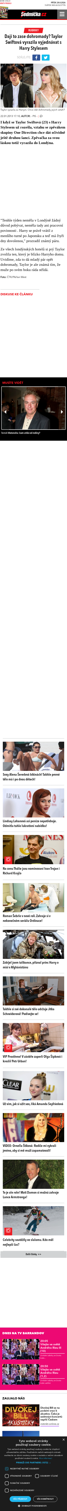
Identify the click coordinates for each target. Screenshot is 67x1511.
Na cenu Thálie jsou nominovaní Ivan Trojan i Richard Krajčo (31, 871)
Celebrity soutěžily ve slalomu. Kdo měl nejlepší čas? (28, 1242)
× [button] (63, 1440)
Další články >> (33, 1254)
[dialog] (33, 1473)
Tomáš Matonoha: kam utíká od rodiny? (20, 433)
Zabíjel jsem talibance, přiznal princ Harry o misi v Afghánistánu (31, 965)
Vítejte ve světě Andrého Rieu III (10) (50, 1346)
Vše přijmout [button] (20, 1499)
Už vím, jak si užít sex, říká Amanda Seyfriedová (33, 1104)
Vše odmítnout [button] (45, 1499)
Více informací (45, 1458)
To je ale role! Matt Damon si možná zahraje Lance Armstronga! (31, 1195)
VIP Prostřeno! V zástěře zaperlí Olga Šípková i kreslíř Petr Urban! (32, 1059)
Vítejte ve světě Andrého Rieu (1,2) (50, 1371)
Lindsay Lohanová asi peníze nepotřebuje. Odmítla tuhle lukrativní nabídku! (29, 824)
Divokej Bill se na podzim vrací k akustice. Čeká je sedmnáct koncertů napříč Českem (51, 1414)
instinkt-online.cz (49, 1424)
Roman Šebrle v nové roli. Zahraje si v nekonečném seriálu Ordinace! (26, 918)
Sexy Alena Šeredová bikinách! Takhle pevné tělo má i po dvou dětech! (31, 777)
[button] (33, 1462)
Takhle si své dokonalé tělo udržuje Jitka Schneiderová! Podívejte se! (28, 1012)
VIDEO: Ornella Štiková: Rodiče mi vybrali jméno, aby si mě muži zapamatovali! (29, 1148)
